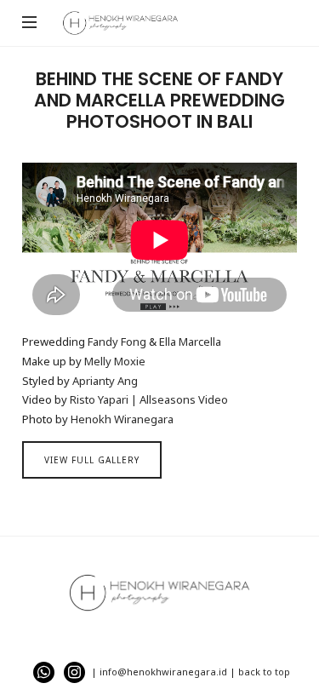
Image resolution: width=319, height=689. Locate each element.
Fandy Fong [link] (117, 341)
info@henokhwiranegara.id (163, 671)
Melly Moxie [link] (114, 361)
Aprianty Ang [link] (105, 380)
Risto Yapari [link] (99, 399)
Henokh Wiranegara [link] (122, 419)
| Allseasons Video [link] (179, 399)
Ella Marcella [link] (190, 341)
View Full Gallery (92, 460)
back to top (264, 671)
